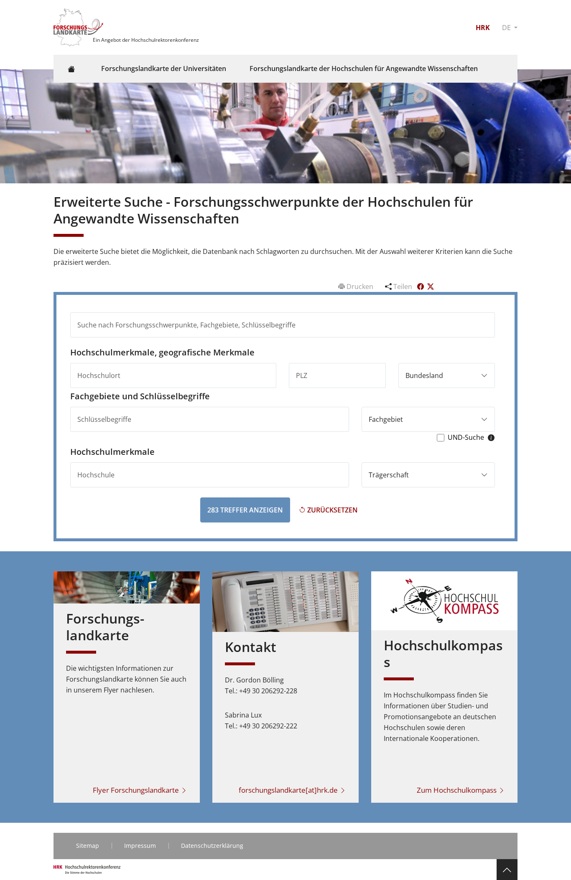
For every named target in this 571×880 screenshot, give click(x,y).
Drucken (360, 286)
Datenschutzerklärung (212, 846)
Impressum (140, 846)
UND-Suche (466, 437)
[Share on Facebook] (421, 286)
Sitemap (87, 846)
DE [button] (507, 27)
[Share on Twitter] (430, 286)
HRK (483, 27)
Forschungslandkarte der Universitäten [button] (163, 68)
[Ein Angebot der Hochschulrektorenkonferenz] (79, 26)
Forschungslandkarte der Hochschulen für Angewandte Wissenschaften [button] (364, 68)
